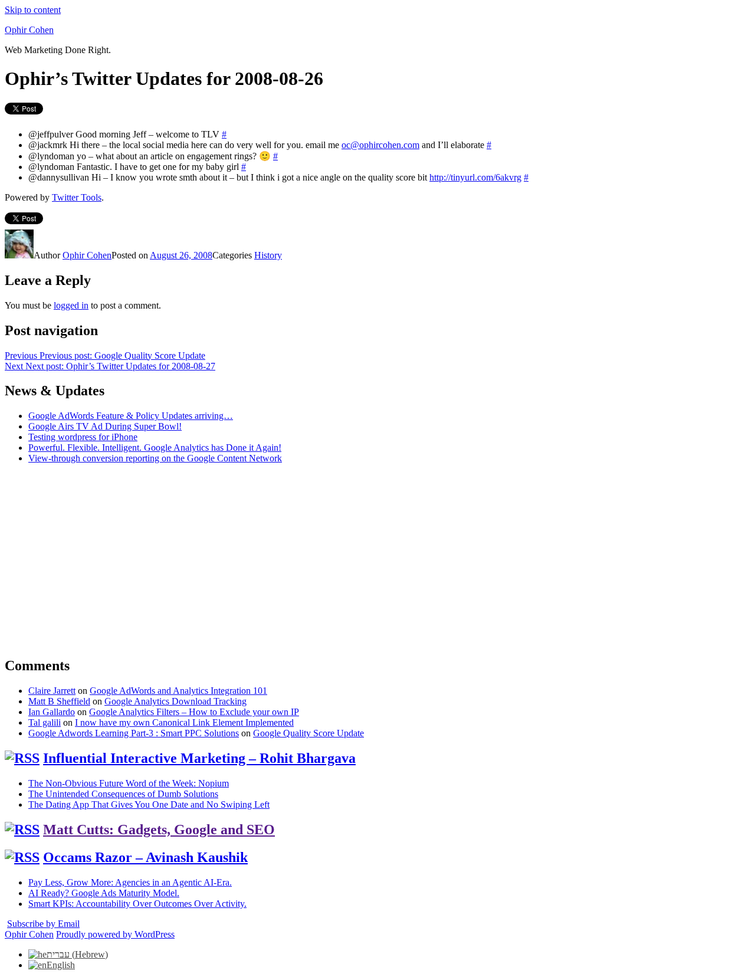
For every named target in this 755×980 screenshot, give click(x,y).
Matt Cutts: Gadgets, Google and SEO (159, 829)
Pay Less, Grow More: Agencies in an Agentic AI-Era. (130, 882)
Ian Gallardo (51, 712)
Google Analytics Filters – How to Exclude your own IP (194, 712)
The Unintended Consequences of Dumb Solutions (123, 794)
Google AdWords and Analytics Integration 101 (178, 691)
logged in (71, 305)
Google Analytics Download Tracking (175, 701)
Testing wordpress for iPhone (82, 437)
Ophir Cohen (29, 30)
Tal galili (44, 722)
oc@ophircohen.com (380, 145)
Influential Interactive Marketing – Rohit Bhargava (199, 758)
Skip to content (33, 10)
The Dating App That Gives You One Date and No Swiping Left (149, 804)
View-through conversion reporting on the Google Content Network (155, 458)
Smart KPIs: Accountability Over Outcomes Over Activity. (137, 904)
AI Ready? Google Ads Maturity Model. (103, 893)
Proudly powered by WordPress (115, 934)
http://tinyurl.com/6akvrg (475, 177)
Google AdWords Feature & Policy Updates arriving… (130, 416)
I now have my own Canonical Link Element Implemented (184, 722)
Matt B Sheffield (59, 701)
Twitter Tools (76, 197)
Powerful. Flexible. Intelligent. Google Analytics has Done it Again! (154, 448)
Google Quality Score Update (308, 733)
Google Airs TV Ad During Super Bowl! (105, 426)
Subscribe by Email (43, 924)
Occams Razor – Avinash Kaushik (145, 857)
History (268, 255)
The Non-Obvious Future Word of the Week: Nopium (128, 783)
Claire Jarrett (52, 691)
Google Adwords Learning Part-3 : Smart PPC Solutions (133, 733)
